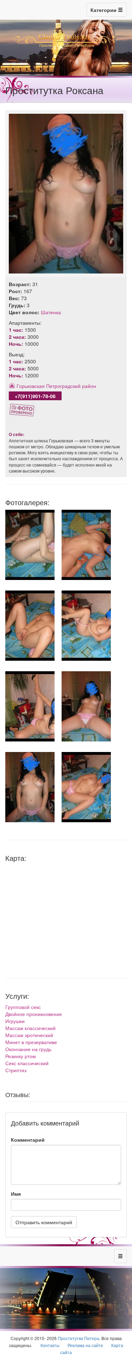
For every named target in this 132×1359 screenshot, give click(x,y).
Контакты (49, 1345)
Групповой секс (23, 1006)
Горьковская (31, 385)
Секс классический (27, 1063)
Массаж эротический (29, 1034)
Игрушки (15, 1020)
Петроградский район (71, 385)
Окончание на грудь (28, 1049)
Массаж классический (30, 1027)
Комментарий (28, 1139)
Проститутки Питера (78, 1338)
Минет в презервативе (31, 1041)
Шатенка (51, 312)
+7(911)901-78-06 (35, 396)
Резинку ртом (20, 1056)
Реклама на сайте (85, 1345)
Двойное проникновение (33, 1013)
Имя (16, 1193)
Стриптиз (15, 1070)
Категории (104, 9)
